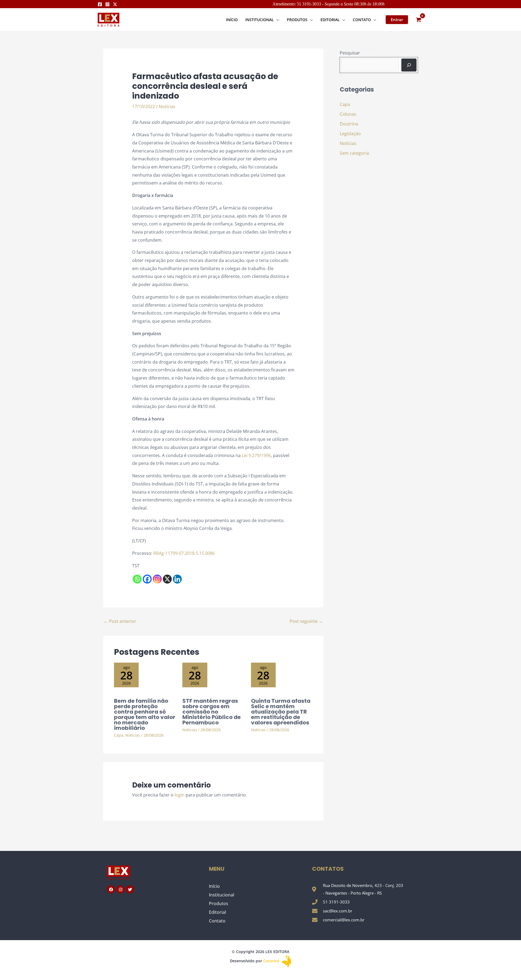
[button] (276, 19)
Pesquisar (350, 53)
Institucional (221, 895)
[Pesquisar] (409, 65)
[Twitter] (115, 4)
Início (214, 886)
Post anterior (120, 621)
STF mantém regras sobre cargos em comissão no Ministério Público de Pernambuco (211, 711)
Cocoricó (272, 960)
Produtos (218, 903)
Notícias (167, 106)
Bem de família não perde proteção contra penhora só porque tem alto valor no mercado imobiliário (144, 714)
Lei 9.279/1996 (256, 455)
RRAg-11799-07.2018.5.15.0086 (185, 553)
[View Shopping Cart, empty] (418, 19)
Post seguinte (306, 621)
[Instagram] (107, 4)
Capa (118, 735)
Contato (217, 921)
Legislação (350, 134)
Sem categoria (354, 153)
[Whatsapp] (137, 579)
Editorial (217, 912)
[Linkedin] (177, 579)
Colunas (348, 114)
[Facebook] (100, 4)
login (179, 795)
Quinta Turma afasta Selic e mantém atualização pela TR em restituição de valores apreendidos (280, 711)
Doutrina (349, 124)
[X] (167, 579)
